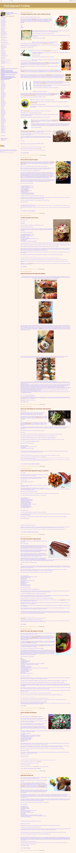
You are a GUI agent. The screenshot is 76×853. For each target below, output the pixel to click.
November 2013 (3, 131)
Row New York (3, 62)
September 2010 (3, 128)
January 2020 (3, 132)
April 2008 (2, 115)
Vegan (30, 210)
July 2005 (2, 91)
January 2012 (3, 129)
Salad (29, 768)
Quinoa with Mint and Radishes (6, 78)
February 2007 (3, 105)
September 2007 (3, 110)
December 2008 (3, 121)
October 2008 (3, 119)
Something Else (26, 152)
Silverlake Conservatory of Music (6, 63)
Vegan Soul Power (4, 40)
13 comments (42, 155)
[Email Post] (45, 155)
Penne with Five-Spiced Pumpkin (6, 70)
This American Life (4, 56)
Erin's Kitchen (3, 23)
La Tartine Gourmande (4, 34)
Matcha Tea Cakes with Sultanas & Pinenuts (8, 77)
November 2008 (3, 120)
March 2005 (3, 88)
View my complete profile (10, 16)
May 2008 (2, 116)
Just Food (2, 60)
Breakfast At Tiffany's (4, 46)
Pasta (27, 210)
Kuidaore (2, 26)
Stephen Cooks (3, 32)
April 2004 (2, 80)
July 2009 (2, 125)
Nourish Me (2, 30)
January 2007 (3, 104)
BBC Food (2, 45)
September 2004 (3, 84)
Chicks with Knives (4, 47)
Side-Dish (33, 463)
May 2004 (2, 81)
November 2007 (3, 111)
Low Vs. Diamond (3, 53)
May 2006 (2, 98)
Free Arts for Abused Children (5, 59)
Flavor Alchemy (3, 24)
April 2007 (2, 106)
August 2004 (3, 83)
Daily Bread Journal (4, 21)
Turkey (27, 401)
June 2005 (2, 90)
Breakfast (25, 266)
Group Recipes (3, 51)
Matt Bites (2, 28)
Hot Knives (2, 39)
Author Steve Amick (4, 44)
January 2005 (3, 87)
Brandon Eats (3, 19)
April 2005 (2, 89)
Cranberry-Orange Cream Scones (7, 71)
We (57, 276)
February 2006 (3, 96)
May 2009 (2, 124)
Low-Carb (29, 463)
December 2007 (3, 112)
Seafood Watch (3, 54)
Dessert (24, 624)
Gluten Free (25, 463)
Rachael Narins (11, 12)
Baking (25, 845)
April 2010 (2, 127)
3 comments (41, 466)
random (37, 417)
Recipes (28, 845)
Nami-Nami (2, 29)
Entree (24, 210)
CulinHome (44, 83)
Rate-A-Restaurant (4, 31)
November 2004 (3, 85)
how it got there (28, 423)
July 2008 (2, 117)
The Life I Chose (3, 52)
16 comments (41, 404)
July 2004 (2, 82)
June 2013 (2, 130)
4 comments (41, 213)
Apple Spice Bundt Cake (5, 79)
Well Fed (2, 35)
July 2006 (2, 100)
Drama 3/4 (2, 48)
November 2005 (3, 94)
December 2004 (3, 86)
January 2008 (3, 113)
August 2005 (3, 92)
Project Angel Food (4, 61)
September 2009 (3, 126)
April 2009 (2, 123)
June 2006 (2, 99)
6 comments (41, 534)
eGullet (2, 49)
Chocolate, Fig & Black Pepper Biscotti (7, 76)
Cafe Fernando (3, 20)
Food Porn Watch (3, 50)
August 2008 (3, 118)
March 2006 (3, 97)
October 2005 (3, 93)
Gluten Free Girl (3, 25)
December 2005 (3, 95)
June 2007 (2, 108)
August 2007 (3, 109)
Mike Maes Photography (4, 55)
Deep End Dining (3, 22)
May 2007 (2, 107)
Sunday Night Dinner (4, 33)
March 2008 (3, 114)
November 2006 (3, 103)
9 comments (41, 626)
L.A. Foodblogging (4, 27)
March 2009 (3, 122)
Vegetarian (33, 210)
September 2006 (3, 101)
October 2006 (3, 102)
